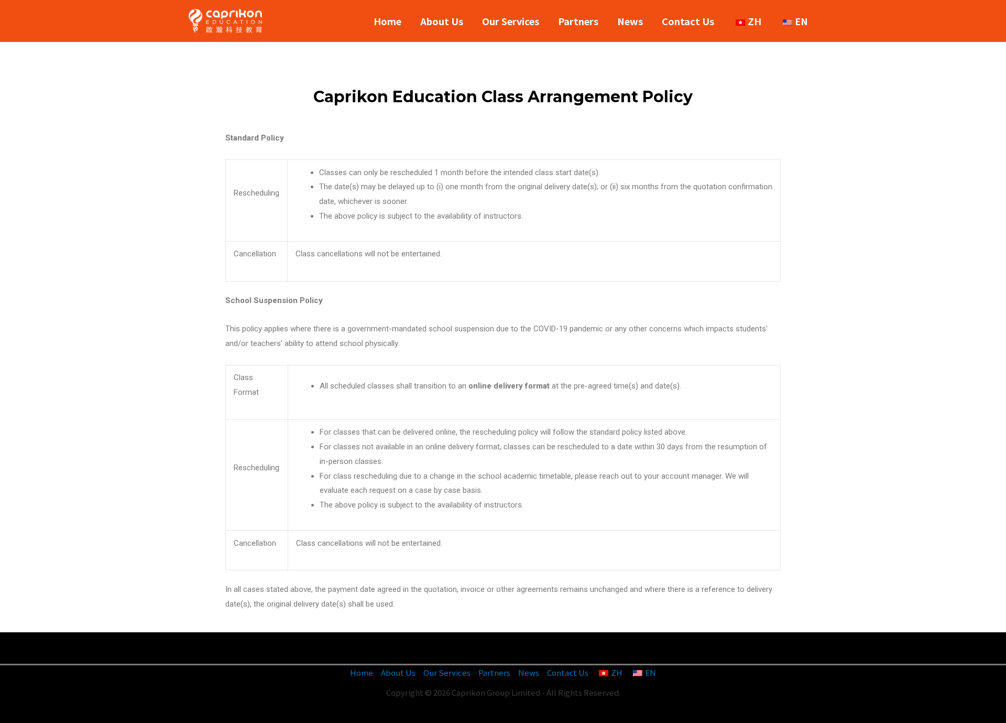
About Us (441, 21)
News (630, 21)
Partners (578, 21)
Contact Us (688, 21)
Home (387, 21)
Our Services (510, 21)
